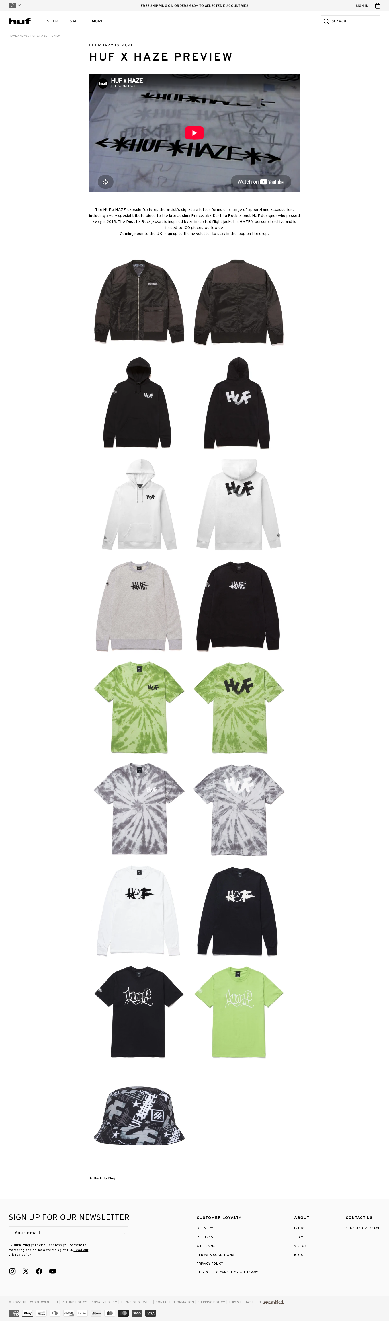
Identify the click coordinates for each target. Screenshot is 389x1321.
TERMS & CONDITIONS (215, 1255)
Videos (300, 1246)
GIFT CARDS (207, 1246)
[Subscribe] (122, 1233)
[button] (52, 21)
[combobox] (355, 21)
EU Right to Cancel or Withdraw (227, 1273)
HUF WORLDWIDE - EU (40, 1302)
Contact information (174, 1302)
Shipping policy (211, 1302)
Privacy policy (104, 1302)
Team (298, 1237)
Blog (298, 1255)
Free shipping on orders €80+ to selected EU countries (194, 6)
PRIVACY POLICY (210, 1264)
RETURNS (205, 1237)
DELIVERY (205, 1228)
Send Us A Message (363, 1228)
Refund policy (74, 1302)
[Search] (325, 21)
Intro (299, 1228)
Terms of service (136, 1302)
